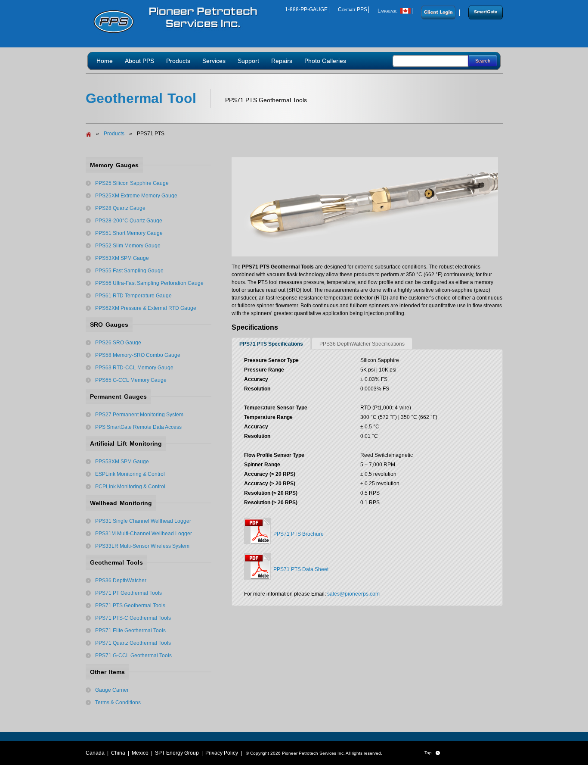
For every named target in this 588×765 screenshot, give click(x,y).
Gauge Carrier (112, 690)
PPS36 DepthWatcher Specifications (362, 344)
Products (114, 134)
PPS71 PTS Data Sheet (299, 569)
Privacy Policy (221, 753)
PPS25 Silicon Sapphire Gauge (132, 183)
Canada (95, 753)
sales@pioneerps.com (353, 594)
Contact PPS (352, 9)
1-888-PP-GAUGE (306, 9)
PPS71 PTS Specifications (271, 344)
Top (432, 753)
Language (389, 11)
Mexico (140, 753)
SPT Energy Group (177, 753)
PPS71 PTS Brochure (297, 534)
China (118, 753)
